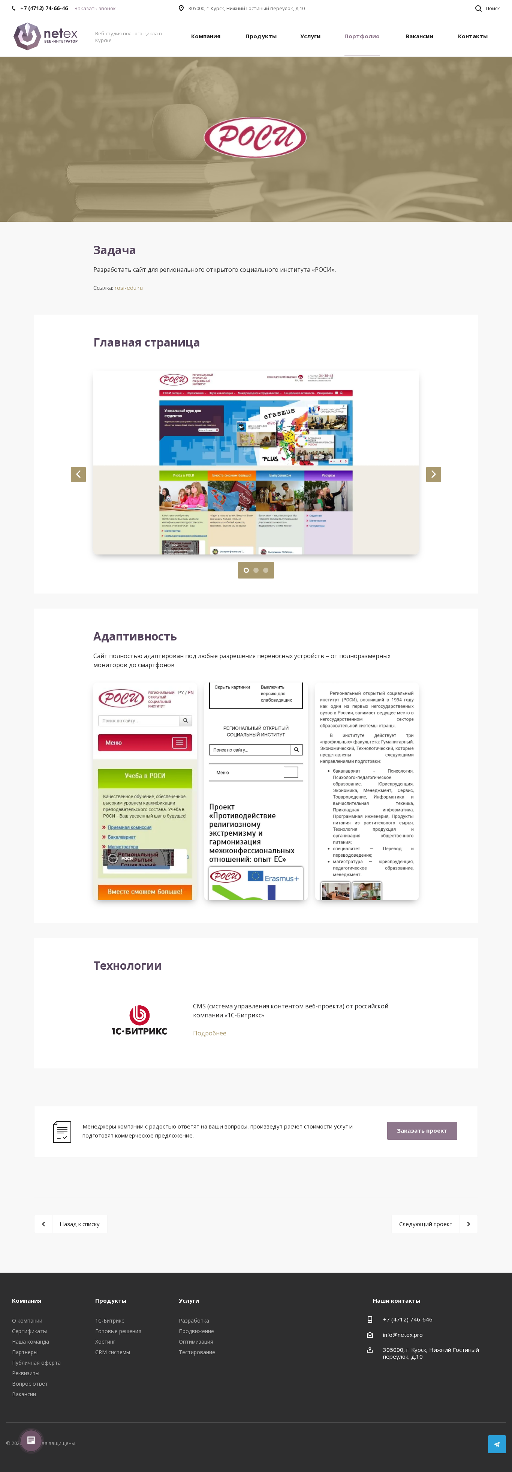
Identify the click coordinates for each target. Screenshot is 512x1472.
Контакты (473, 36)
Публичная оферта (36, 1362)
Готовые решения (118, 1331)
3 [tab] (265, 570)
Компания (205, 36)
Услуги (310, 36)
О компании (27, 1320)
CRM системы (112, 1352)
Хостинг (105, 1341)
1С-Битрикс (109, 1320)
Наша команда (30, 1341)
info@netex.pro (403, 1334)
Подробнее (209, 1033)
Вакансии (419, 36)
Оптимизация (196, 1341)
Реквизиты (25, 1373)
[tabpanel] (256, 462)
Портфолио (362, 36)
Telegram (497, 1444)
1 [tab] (246, 570)
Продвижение (196, 1331)
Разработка (194, 1320)
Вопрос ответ (30, 1383)
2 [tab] (256, 570)
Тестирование (197, 1352)
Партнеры (24, 1352)
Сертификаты (29, 1331)
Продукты (261, 36)
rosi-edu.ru (129, 287)
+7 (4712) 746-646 (408, 1319)
